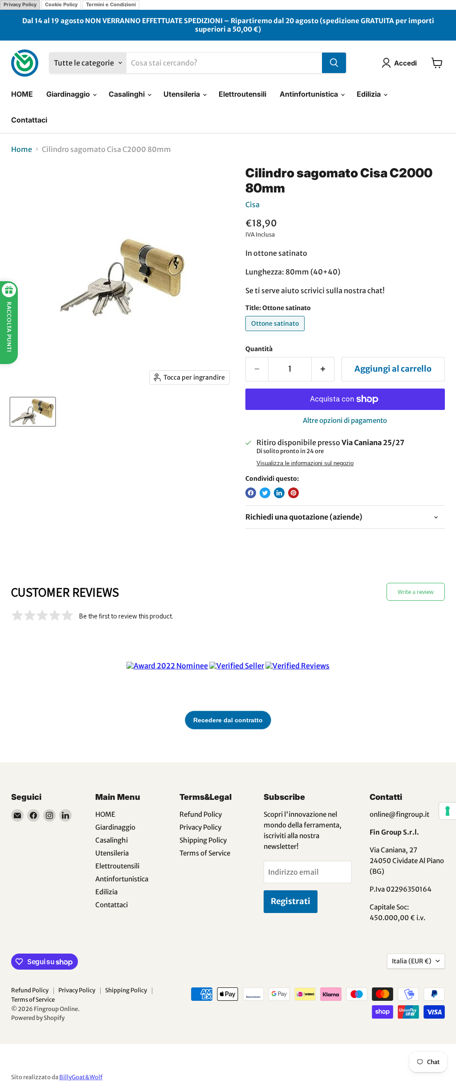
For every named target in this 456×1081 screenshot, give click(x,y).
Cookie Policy (61, 4)
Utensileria (182, 94)
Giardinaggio (69, 94)
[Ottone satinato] (276, 332)
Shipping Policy (203, 840)
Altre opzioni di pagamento (345, 420)
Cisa (252, 204)
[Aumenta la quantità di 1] (323, 369)
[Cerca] (334, 63)
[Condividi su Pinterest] (293, 492)
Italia (412, 961)
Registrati (290, 901)
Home (21, 149)
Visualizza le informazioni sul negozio (305, 463)
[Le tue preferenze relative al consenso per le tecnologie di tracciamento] (447, 811)
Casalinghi (128, 94)
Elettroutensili (242, 94)
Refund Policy (200, 814)
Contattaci (29, 119)
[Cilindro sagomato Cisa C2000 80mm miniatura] (32, 411)
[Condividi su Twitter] (265, 492)
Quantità (259, 348)
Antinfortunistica (310, 94)
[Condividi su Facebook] (250, 492)
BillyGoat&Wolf (80, 1077)
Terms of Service (204, 853)
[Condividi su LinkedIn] (279, 492)
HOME (22, 94)
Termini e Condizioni (111, 4)
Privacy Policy (20, 4)
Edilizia (370, 94)
